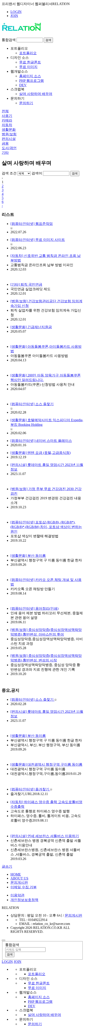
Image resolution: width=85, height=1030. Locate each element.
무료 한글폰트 (30, 62)
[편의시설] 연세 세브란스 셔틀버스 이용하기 (44, 836)
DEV (23, 85)
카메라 (7, 120)
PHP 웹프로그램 (31, 80)
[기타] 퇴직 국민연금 (26, 284)
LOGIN (16, 12)
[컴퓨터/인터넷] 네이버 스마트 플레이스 (41, 440)
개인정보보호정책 (24, 900)
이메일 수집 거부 (23, 887)
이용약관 (17, 895)
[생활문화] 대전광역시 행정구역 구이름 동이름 (46, 764)
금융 (5, 143)
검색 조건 (9, 173)
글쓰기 (7, 866)
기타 (5, 152)
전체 (5, 111)
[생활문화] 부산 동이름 (28, 555)
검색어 (37, 173)
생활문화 (9, 129)
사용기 (7, 116)
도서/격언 (9, 148)
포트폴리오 (28, 53)
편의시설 (9, 139)
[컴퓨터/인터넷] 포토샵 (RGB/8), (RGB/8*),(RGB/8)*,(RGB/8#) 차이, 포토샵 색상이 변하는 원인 (46, 526)
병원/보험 (9, 134)
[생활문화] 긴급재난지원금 (31, 327)
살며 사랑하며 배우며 (35, 94)
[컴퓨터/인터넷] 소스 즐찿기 (32, 699)
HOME (15, 874)
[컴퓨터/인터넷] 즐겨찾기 (30, 789)
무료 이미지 (28, 67)
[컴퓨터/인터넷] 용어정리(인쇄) (34, 608)
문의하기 (26, 103)
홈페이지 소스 (30, 76)
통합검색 (9, 40)
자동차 (7, 125)
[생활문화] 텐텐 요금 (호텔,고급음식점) (40, 453)
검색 (48, 40)
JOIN (14, 16)
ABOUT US (19, 878)
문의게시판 (19, 882)
